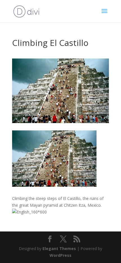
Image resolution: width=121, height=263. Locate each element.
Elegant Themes (59, 248)
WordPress (60, 255)
